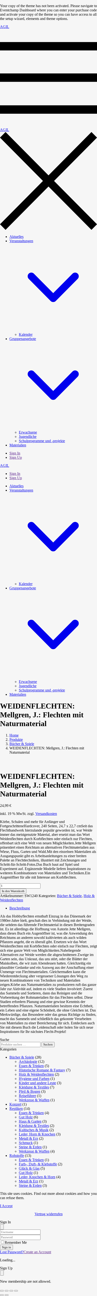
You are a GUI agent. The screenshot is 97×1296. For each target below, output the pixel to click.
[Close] (2, 1227)
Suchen (48, 1044)
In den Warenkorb (13, 891)
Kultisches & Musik (33, 1130)
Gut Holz (26, 1117)
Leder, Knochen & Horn (37, 1177)
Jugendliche (27, 437)
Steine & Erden (30, 1147)
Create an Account (37, 1252)
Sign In (14, 453)
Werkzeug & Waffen (34, 1100)
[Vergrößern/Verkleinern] (2, 1290)
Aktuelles (16, 237)
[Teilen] (11, 1290)
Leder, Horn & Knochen (37, 1134)
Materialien (17, 445)
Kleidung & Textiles (34, 1087)
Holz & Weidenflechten (36, 1074)
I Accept (6, 1206)
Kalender (25, 334)
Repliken (16, 1109)
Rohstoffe (16, 1156)
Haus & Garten (30, 1121)
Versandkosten (46, 814)
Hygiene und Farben (34, 1079)
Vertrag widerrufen (49, 1214)
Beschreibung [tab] (19, 908)
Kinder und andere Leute (37, 1083)
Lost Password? (12, 1252)
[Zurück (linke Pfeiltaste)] (2, 1295)
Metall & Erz (28, 1138)
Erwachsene (28, 432)
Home (14, 735)
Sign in (6, 1247)
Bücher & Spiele (21, 744)
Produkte (16, 740)
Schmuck (26, 1143)
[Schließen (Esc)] (16, 1290)
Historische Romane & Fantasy (42, 1070)
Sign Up (15, 457)
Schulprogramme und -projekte (42, 441)
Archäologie (28, 1062)
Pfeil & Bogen (29, 1091)
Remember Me (16, 1242)
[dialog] (48, 1275)
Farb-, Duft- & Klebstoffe (38, 1164)
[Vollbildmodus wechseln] (6, 1290)
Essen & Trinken (31, 1066)
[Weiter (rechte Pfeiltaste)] (6, 1295)
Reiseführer (27, 1096)
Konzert (15, 1104)
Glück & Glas (29, 1168)
